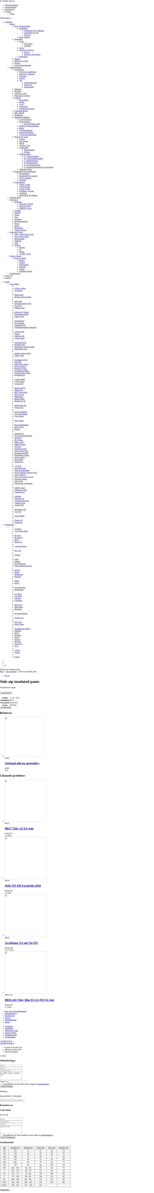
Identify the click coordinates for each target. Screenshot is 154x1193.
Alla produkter (11, 672)
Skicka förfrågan (6, 1086)
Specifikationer (6, 693)
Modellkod (4, 700)
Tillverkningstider (11, 5)
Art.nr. (5, 705)
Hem (2, 672)
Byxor (7, 676)
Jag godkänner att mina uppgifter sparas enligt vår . (28, 1135)
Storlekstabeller (10, 7)
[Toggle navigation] (11, 18)
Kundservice (9, 9)
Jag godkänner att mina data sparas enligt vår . (26, 1084)
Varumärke (5, 703)
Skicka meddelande (8, 1137)
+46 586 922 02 (6, 1041)
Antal (2, 1081)
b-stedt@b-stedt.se (7, 1043)
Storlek (5, 698)
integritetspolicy (43, 1084)
